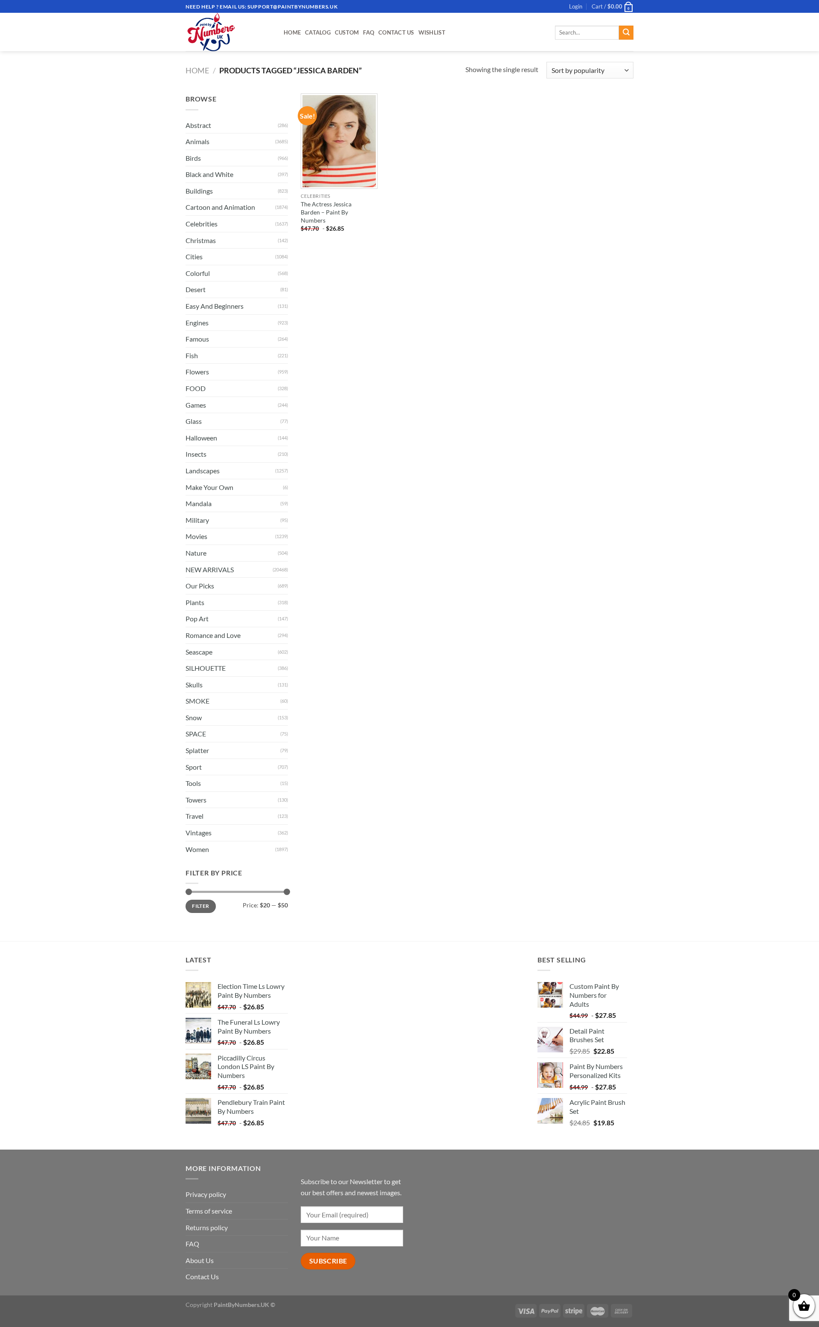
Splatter (197, 750)
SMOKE (197, 701)
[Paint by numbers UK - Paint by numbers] (228, 32)
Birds (193, 158)
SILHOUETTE (206, 668)
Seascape (199, 652)
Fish (192, 355)
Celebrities (202, 224)
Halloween (201, 438)
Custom (347, 32)
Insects (196, 454)
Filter (200, 906)
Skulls (194, 685)
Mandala (199, 503)
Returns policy (207, 1227)
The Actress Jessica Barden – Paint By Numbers (326, 211)
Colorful (198, 273)
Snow (194, 717)
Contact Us (396, 32)
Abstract (198, 125)
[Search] (626, 33)
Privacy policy (206, 1194)
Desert (196, 289)
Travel (194, 816)
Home (292, 32)
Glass (194, 421)
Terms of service (209, 1211)
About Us (200, 1260)
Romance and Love (213, 635)
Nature (196, 553)
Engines (197, 323)
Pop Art (197, 618)
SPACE (196, 734)
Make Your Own (209, 487)
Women (197, 849)
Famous (197, 339)
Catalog (318, 32)
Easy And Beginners (215, 306)
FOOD (196, 388)
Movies (196, 536)
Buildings (199, 191)
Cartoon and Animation (220, 207)
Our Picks (200, 586)
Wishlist (431, 32)
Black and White (209, 174)
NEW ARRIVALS (210, 569)
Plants (195, 602)
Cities (194, 256)
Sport (194, 767)
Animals (197, 141)
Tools (193, 783)
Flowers (197, 372)
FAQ (368, 32)
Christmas (201, 240)
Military (197, 520)
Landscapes (203, 470)
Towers (196, 800)
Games (196, 405)
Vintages (199, 833)
